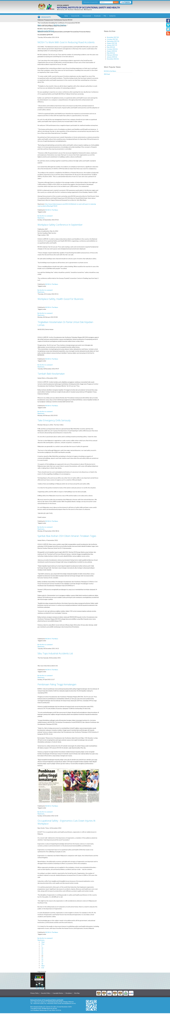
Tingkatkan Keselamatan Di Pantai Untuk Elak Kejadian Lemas (65, 323)
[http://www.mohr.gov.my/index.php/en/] (115, 993)
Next (43, 966)
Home (66, 16)
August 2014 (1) (112, 51)
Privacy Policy (34, 993)
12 (42, 952)
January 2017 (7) (112, 45)
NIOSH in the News (110, 71)
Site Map (77, 993)
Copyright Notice (58, 993)
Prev (43, 944)
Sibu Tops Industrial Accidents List (55, 653)
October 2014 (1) (112, 49)
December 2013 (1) (113, 59)
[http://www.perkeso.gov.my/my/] (125, 993)
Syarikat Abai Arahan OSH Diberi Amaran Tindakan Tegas (67, 535)
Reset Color (39, 979)
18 (42, 964)
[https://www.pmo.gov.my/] (104, 993)
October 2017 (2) (112, 39)
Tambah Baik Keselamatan (51, 373)
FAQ (105, 16)
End (43, 967)
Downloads (97, 16)
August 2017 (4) (112, 43)
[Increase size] (37, 986)
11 (42, 950)
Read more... (41, 218)
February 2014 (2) (112, 55)
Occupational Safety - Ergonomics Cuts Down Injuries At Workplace (66, 822)
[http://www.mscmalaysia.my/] (109, 993)
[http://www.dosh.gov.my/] (120, 993)
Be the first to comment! (45, 216)
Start (43, 942)
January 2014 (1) (112, 57)
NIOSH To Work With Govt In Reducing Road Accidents (66, 42)
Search (116, 2)
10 (42, 948)
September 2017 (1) (113, 41)
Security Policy (45, 993)
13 (42, 954)
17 (42, 962)
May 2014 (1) (111, 53)
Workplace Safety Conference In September (60, 224)
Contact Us (112, 16)
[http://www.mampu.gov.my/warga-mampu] (131, 993)
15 (42, 958)
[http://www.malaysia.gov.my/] (98, 993)
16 (42, 960)
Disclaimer (69, 993)
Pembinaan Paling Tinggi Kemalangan (57, 684)
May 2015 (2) (111, 47)
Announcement (86, 16)
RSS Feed (107, 74)
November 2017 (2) (113, 37)
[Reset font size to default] (40, 986)
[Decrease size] (42, 986)
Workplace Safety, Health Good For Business (60, 299)
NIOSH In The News (60, 25)
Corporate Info (75, 16)
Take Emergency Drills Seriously (54, 420)
